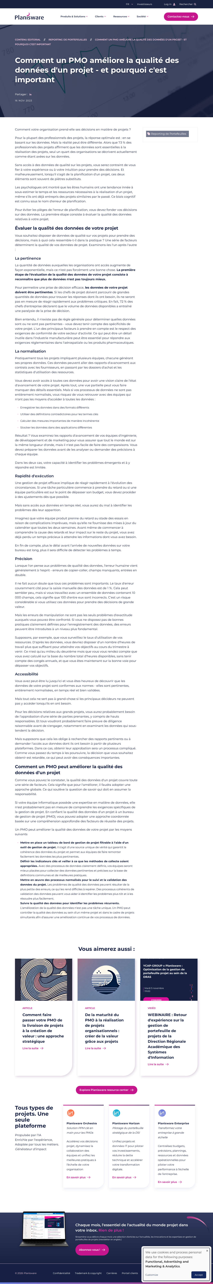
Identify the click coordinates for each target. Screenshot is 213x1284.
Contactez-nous (178, 16)
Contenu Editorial (27, 39)
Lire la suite (30, 1048)
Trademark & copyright (88, 1273)
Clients (99, 16)
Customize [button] (151, 1274)
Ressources (120, 16)
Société (141, 16)
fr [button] (127, 4)
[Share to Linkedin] (30, 94)
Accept (199, 1274)
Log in (167, 4)
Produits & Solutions (73, 16)
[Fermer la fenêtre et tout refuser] (207, 1250)
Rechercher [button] (186, 4)
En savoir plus (76, 1177)
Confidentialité (61, 1273)
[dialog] (176, 1264)
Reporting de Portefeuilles (68, 39)
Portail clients (130, 1273)
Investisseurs (144, 4)
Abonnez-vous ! (89, 1249)
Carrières (111, 1273)
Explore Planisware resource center (104, 1090)
